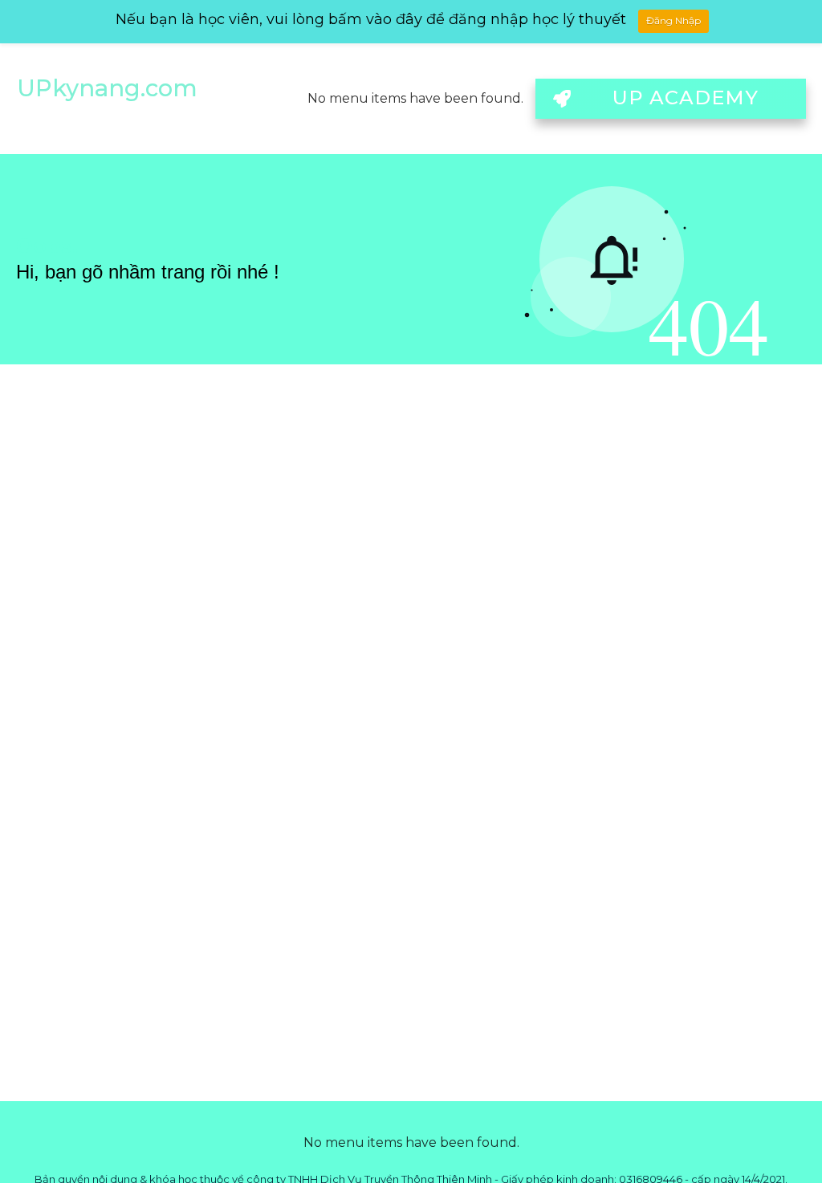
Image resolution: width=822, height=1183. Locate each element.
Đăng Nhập (673, 20)
